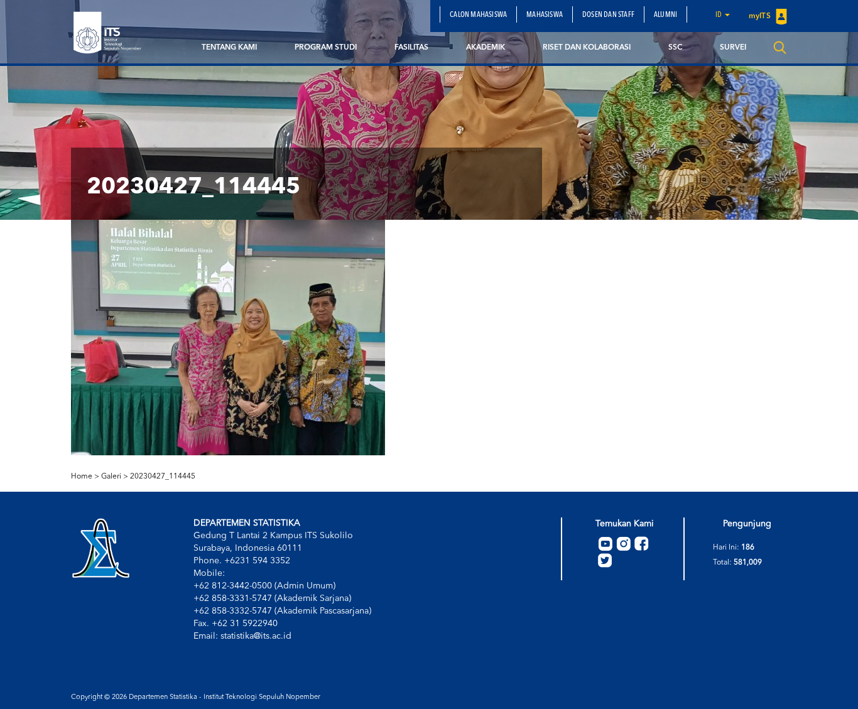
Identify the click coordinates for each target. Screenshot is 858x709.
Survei (733, 47)
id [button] (719, 15)
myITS (761, 16)
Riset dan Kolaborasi (587, 47)
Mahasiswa (544, 15)
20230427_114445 (162, 476)
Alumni (665, 15)
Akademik (485, 47)
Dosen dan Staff (608, 15)
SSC (675, 47)
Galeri (111, 476)
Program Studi (326, 47)
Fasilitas (411, 47)
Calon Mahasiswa (478, 15)
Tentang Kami (229, 47)
